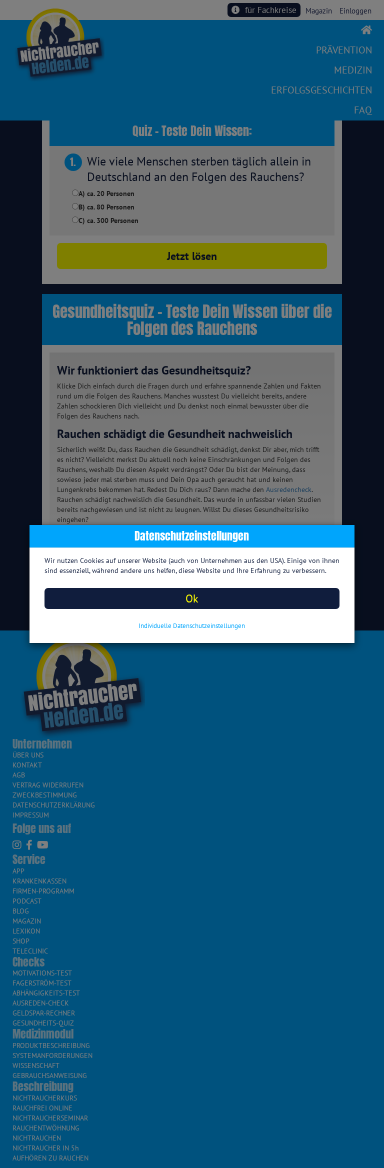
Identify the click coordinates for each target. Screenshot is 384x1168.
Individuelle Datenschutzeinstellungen (191, 626)
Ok (192, 598)
